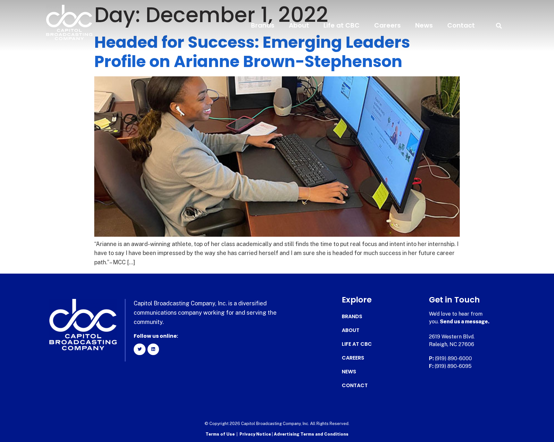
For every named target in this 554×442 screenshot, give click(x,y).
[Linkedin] (153, 349)
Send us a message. (465, 322)
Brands (262, 25)
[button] (498, 25)
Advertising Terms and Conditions (311, 434)
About (299, 25)
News (424, 25)
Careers (387, 25)
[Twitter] (139, 349)
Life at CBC (341, 25)
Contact (461, 25)
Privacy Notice (255, 434)
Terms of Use (220, 434)
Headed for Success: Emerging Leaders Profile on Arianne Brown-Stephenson (252, 52)
